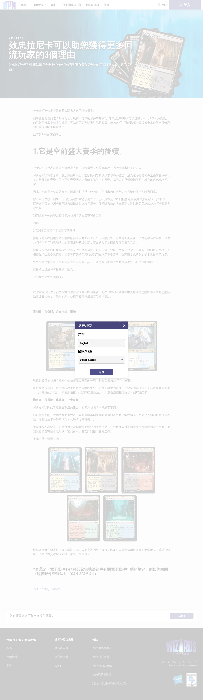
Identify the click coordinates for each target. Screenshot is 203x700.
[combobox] (98, 343)
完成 (101, 372)
